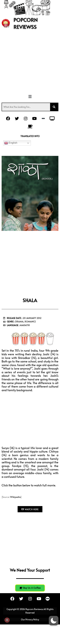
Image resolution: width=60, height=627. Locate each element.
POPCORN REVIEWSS (26, 23)
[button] (30, 96)
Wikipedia (15, 496)
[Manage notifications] (7, 620)
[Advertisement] (30, 63)
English (12, 142)
